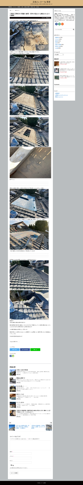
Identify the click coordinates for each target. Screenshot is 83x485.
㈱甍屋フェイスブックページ (61, 95)
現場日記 (10, 6)
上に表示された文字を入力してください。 (19, 467)
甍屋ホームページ (59, 96)
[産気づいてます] (13, 397)
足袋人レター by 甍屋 (41, 2)
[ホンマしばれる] (13, 405)
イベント (14, 6)
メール (12, 456)
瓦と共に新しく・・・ (21, 386)
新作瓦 (19, 6)
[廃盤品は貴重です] (13, 381)
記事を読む (18, 374)
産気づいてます (20, 394)
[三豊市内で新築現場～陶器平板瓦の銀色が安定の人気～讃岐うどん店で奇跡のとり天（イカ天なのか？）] (13, 413)
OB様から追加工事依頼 (22, 370)
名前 (11, 451)
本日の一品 (33, 6)
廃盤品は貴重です (20, 378)
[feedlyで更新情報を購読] (13, 356)
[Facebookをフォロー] (11, 356)
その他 (37, 6)
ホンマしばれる (20, 402)
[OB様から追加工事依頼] (13, 372)
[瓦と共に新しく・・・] (13, 389)
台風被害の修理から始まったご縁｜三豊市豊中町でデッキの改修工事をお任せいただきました (67, 70)
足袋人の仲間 (26, 6)
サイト (11, 460)
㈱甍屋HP (57, 93)
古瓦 (22, 6)
